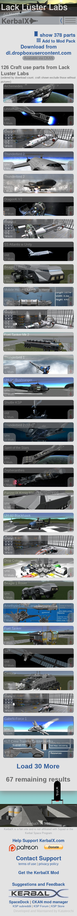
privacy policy (49, 864)
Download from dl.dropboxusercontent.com (38, 49)
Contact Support (38, 858)
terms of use (27, 864)
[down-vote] (71, 100)
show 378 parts (56, 34)
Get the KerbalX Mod (38, 872)
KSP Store (57, 906)
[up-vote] (71, 96)
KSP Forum (41, 906)
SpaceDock (19, 901)
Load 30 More (38, 766)
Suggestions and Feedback (38, 884)
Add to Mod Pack (58, 41)
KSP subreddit (22, 906)
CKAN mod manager (50, 901)
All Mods (10, 14)
